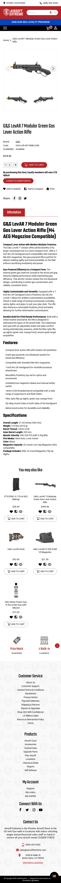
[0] (47, 28)
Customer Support (30, 686)
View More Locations (33, 862)
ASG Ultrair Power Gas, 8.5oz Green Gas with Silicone (16, 605)
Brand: (6, 141)
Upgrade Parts (30, 751)
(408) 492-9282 (33, 844)
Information (14, 212)
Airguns (30, 766)
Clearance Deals (30, 763)
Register (31, 788)
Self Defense (30, 770)
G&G (18, 141)
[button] (53, 68)
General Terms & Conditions (30, 690)
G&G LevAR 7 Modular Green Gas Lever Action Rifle (35, 40)
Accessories (30, 744)
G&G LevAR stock (16, 549)
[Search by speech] (51, 12)
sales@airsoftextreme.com (33, 850)
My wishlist (30, 796)
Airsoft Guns (30, 740)
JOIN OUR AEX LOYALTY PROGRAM (30, 22)
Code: (6, 145)
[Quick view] (20, 512)
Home (6, 40)
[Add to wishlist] (11, 512)
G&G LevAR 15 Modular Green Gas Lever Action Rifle (45, 499)
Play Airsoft (30, 755)
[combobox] (40, 12)
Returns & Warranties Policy (30, 719)
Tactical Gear (30, 748)
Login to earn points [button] (18, 181)
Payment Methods (30, 701)
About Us (30, 682)
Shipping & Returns (30, 704)
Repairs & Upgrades (30, 708)
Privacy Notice (31, 697)
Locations (30, 759)
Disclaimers (30, 693)
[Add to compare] (16, 512)
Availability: (8, 149)
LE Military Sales (30, 715)
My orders (30, 792)
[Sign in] (55, 28)
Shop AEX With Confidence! (30, 712)
